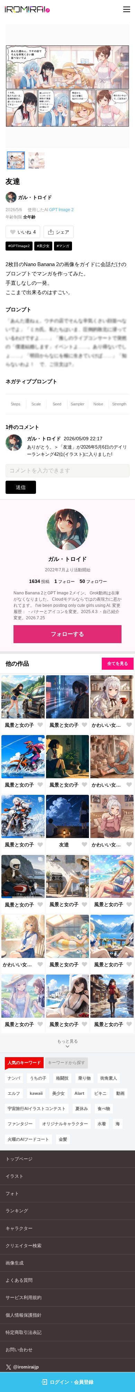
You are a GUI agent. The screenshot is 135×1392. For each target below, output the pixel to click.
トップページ (19, 1158)
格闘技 (62, 1078)
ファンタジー (20, 1123)
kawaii (36, 1093)
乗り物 (84, 1078)
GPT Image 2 (61, 209)
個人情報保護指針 (24, 1315)
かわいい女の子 (108, 725)
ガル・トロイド (35, 197)
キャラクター (19, 1228)
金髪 (63, 1139)
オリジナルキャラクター (65, 1123)
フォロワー (93, 581)
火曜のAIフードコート (28, 1139)
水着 (102, 1123)
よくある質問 (19, 1280)
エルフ (14, 1093)
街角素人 (108, 1078)
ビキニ (100, 1093)
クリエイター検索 (24, 1245)
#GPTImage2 (19, 246)
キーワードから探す (66, 1062)
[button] (16, 160)
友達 (64, 844)
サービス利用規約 (24, 1297)
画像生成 (15, 1263)
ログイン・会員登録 (71, 1382)
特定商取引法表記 (24, 1332)
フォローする (67, 634)
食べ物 (104, 1108)
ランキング (17, 1210)
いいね (27, 232)
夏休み (81, 1108)
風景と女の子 (19, 725)
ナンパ (14, 1078)
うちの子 (38, 1078)
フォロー (64, 581)
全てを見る (117, 663)
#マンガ (63, 246)
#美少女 (43, 246)
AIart (79, 1093)
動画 (120, 1093)
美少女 (58, 1093)
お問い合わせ (19, 1349)
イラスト (15, 1176)
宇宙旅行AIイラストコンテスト (37, 1108)
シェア (62, 232)
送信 (21, 487)
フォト (12, 1193)
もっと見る (67, 1041)
